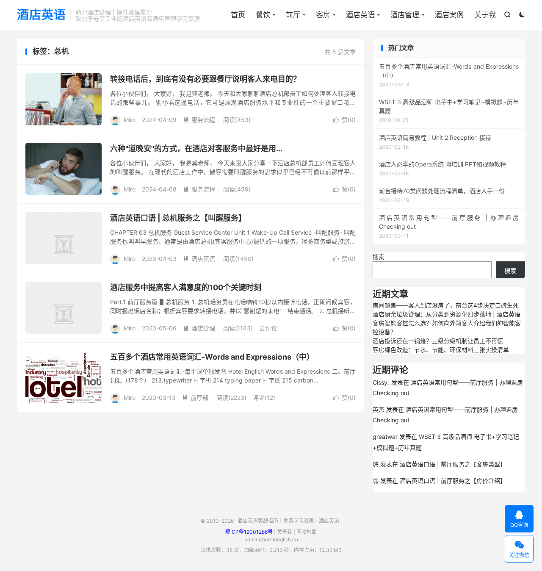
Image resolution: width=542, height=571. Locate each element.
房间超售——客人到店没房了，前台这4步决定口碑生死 (446, 305)
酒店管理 (404, 15)
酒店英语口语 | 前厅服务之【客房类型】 (453, 464)
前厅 (293, 15)
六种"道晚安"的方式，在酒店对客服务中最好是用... (196, 148)
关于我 (485, 15)
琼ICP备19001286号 (249, 532)
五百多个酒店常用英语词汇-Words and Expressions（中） (212, 356)
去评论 (268, 328)
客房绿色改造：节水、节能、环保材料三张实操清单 (441, 349)
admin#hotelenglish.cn (271, 539)
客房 (323, 15)
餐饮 (263, 15)
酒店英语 (41, 15)
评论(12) (264, 397)
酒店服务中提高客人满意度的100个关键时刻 (185, 287)
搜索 (378, 257)
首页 (238, 15)
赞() (344, 119)
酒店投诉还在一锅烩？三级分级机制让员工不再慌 (438, 340)
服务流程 (199, 119)
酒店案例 (449, 15)
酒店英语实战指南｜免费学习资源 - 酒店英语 (288, 521)
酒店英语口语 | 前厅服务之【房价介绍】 (453, 480)
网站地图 (306, 532)
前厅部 (195, 397)
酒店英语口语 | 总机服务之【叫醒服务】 (178, 217)
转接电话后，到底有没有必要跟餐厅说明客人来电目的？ (205, 79)
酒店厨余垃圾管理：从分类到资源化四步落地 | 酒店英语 (446, 314)
